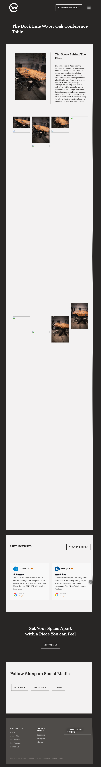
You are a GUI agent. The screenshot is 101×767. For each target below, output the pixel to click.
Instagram (41, 738)
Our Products (15, 743)
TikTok (40, 742)
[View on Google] (15, 568)
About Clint (14, 736)
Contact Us (14, 747)
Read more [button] (17, 589)
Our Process (15, 740)
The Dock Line (57, 758)
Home (12, 732)
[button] (10, 582)
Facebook (41, 735)
